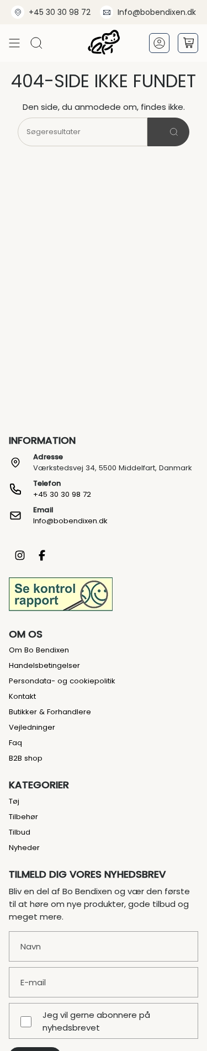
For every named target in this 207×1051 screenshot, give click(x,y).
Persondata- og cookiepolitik (62, 681)
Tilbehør (23, 816)
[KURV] (188, 43)
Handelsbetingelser (44, 665)
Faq (15, 742)
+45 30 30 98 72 (60, 12)
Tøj (14, 801)
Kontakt (22, 696)
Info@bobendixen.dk (157, 12)
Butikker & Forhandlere (50, 712)
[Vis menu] (14, 43)
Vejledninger (32, 727)
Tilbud (19, 832)
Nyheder (24, 847)
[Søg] (168, 132)
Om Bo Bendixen (39, 650)
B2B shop (26, 758)
